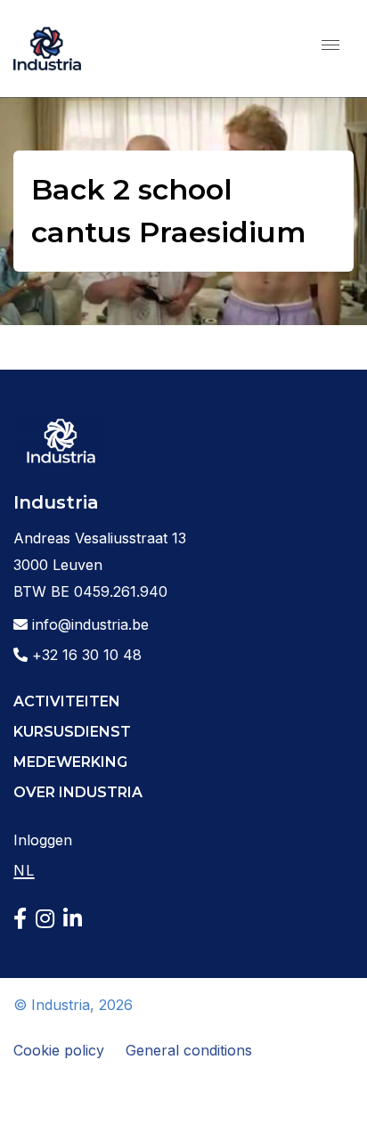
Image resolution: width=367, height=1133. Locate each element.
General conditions (189, 1050)
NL (24, 870)
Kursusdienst (72, 731)
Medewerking (70, 762)
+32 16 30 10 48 (85, 655)
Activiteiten (66, 701)
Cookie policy (58, 1050)
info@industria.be (88, 624)
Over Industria (78, 792)
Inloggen (42, 840)
